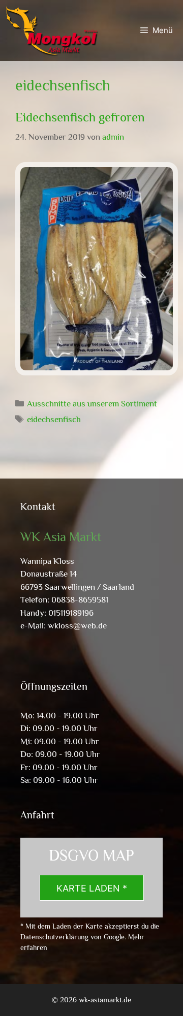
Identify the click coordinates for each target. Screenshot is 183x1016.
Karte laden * (91, 888)
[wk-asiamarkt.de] (52, 30)
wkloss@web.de (77, 625)
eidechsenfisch (54, 419)
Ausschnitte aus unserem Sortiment (92, 403)
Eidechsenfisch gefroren (80, 117)
